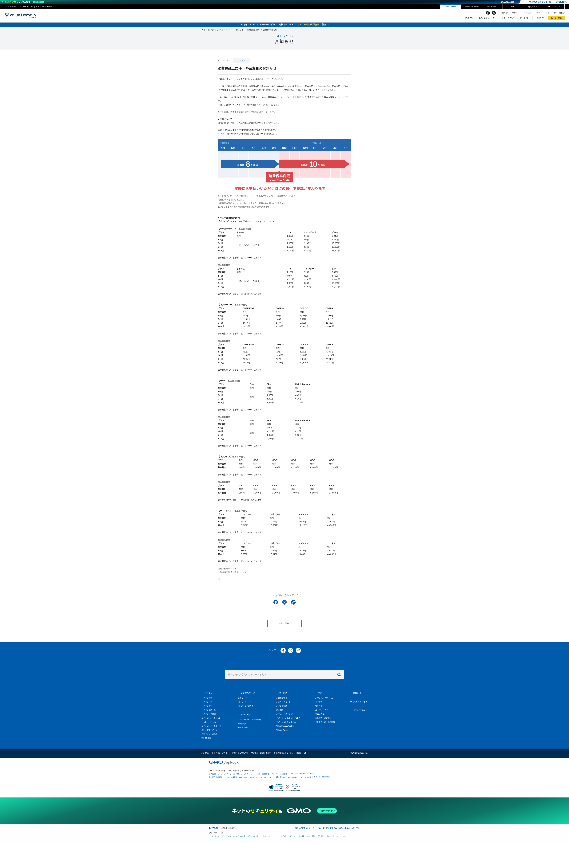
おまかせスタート (283, 702)
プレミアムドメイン (210, 730)
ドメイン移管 (207, 706)
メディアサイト (360, 710)
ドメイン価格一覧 (209, 710)
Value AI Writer (282, 730)
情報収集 (301, 836)
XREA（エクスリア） (246, 706)
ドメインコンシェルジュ (286, 722)
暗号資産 (321, 836)
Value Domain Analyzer (285, 726)
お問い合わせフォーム (324, 698)
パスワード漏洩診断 (262, 774)
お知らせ (504, 13)
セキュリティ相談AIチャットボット (302, 773)
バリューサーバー (245, 702)
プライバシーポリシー (220, 753)
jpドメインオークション (211, 718)
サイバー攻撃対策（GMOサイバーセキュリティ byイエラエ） (246, 777)
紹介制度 (279, 710)
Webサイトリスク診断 (279, 774)
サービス (524, 18)
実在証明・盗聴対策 (215, 777)
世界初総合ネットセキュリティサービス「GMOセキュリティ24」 (231, 774)
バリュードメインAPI (284, 714)
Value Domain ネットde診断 (249, 720)
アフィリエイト (360, 701)
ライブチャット (543, 13)
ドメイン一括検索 (209, 714)
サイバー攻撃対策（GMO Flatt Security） (283, 777)
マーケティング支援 (280, 836)
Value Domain (450, 7)
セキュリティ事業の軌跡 (322, 777)
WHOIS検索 (206, 738)
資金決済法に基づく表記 (283, 753)
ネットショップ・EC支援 (236, 836)
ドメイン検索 (207, 698)
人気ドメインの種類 (210, 734)
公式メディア (533, 7)
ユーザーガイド (321, 710)
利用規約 (205, 753)
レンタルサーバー (487, 18)
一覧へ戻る (284, 623)
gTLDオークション (209, 722)
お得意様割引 (281, 698)
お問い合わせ (559, 13)
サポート (515, 13)
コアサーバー (243, 698)
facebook (488, 13)
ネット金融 (311, 836)
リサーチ (292, 836)
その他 (343, 836)
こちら (256, 221)
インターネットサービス (217, 836)
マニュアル (528, 13)
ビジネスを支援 (253, 836)
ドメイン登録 (207, 702)
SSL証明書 (242, 724)
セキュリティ (508, 18)
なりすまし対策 (306, 777)
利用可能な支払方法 (240, 753)
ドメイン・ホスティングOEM (288, 718)
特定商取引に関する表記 (261, 753)
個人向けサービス (332, 836)
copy (298, 650)
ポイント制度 (281, 706)
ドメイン (469, 18)
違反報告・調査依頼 (323, 718)
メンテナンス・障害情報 (325, 722)
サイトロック (243, 728)
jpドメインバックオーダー (212, 726)
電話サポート (320, 706)
